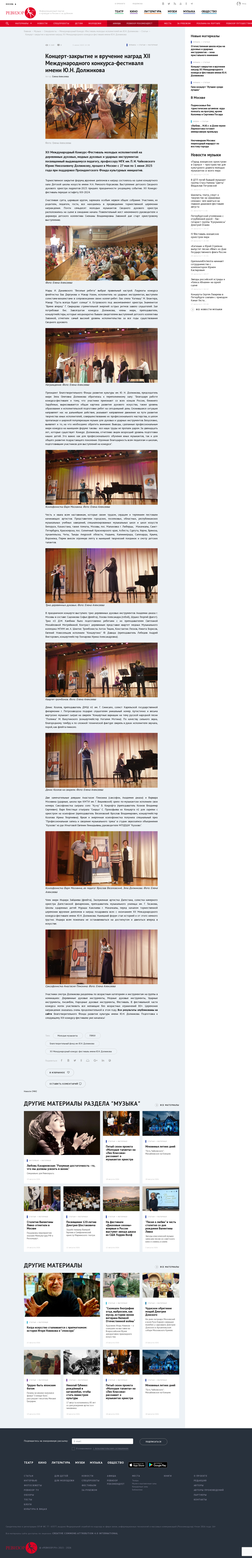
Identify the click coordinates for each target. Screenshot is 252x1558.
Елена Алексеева (60, 76)
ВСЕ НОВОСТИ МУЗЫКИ (209, 309)
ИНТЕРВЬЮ (34, 1161)
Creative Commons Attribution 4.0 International (85, 1533)
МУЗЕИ (196, 121)
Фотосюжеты (33, 1485)
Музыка (189, 11)
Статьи (144, 31)
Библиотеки (137, 1489)
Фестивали (89, 1485)
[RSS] (175, 3)
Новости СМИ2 (30, 1091)
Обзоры (29, 1494)
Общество (209, 11)
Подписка (138, 3)
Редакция (200, 1480)
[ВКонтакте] (163, 3)
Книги (168, 1475)
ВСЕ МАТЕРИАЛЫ (169, 1105)
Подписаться (153, 1442)
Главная (27, 31)
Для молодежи (64, 1480)
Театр (119, 11)
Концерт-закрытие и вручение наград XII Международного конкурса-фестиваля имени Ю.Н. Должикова (75, 34)
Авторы (199, 1485)
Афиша (117, 23)
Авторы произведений (209, 1490)
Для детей (61, 1475)
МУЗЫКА (132, 45)
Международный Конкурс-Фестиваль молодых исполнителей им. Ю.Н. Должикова (99, 31)
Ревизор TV (31, 1490)
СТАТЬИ (142, 45)
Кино (134, 11)
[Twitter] (169, 3)
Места (167, 23)
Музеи (172, 11)
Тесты (28, 1499)
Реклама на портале (208, 23)
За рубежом (184, 23)
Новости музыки (206, 154)
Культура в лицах (35, 1509)
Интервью (30, 1480)
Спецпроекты (61, 23)
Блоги (28, 1504)
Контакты (200, 1499)
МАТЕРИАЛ (153, 45)
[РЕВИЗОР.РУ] (21, 12)
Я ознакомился (84, 1448)
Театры (135, 1480)
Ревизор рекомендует (139, 23)
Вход (244, 3)
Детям (79, 23)
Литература (152, 11)
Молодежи (95, 23)
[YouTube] (181, 3)
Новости (42, 23)
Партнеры (200, 1494)
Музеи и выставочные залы (144, 1483)
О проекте (120, 3)
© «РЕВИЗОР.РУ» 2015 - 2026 (55, 1547)
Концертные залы (140, 1486)
